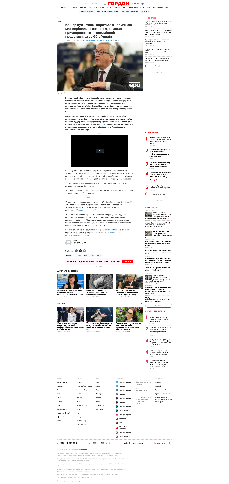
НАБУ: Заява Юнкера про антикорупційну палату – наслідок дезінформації (96, 292)
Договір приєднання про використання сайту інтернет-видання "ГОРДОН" (143, 400)
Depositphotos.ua (81, 458)
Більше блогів (158, 66)
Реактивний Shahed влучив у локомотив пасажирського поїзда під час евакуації (159, 164)
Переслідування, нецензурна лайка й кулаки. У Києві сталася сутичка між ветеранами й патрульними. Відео (157, 279)
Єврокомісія (77, 255)
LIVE (123, 7)
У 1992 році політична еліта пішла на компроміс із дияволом (157, 41)
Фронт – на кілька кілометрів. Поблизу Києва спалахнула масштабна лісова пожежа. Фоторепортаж (158, 215)
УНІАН (103, 124)
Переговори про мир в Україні (107, 11)
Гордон (59, 18)
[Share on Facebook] (76, 250)
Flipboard (122, 419)
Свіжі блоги (151, 18)
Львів (98, 386)
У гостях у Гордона (96, 7)
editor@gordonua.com (133, 443)
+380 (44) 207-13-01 (69, 443)
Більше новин (159, 305)
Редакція (158, 386)
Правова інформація (162, 394)
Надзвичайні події (63, 413)
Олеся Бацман (124, 410)
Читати (127, 261)
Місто (98, 378)
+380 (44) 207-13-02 (101, 443)
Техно (59, 405)
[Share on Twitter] (80, 250)
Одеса (98, 390)
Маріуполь (100, 405)
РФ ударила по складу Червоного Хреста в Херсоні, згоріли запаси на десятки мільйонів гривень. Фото (158, 234)
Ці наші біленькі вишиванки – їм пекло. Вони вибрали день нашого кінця (158, 23)
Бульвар (116, 7)
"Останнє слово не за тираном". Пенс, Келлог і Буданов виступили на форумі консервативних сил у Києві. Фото (160, 176)
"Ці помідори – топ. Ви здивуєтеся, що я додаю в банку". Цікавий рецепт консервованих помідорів (158, 363)
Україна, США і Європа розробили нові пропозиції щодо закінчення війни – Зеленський (157, 269)
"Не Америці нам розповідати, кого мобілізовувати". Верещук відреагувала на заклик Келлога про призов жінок (158, 290)
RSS (120, 423)
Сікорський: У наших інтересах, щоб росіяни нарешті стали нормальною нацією (158, 243)
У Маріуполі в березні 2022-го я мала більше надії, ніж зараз (157, 51)
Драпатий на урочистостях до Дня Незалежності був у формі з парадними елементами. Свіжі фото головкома (160, 341)
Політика (98, 296)
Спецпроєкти (81, 424)
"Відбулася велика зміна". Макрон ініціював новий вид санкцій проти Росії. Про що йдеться (157, 299)
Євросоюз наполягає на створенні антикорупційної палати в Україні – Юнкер (127, 292)
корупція (68, 255)
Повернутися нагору (161, 443)
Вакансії (158, 382)
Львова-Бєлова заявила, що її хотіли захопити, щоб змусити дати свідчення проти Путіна (158, 224)
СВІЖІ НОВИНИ (151, 207)
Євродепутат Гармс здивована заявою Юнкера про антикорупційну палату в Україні (70, 292)
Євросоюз (99, 255)
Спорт (59, 398)
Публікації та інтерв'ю (78, 7)
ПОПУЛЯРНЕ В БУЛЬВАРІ (155, 311)
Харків (98, 398)
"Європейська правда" (86, 210)
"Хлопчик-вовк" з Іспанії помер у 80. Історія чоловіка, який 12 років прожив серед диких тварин (160, 140)
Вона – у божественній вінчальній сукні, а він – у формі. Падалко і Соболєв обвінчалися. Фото (158, 318)
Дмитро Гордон (125, 382)
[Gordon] (118, 3)
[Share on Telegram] (84, 250)
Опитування (158, 7)
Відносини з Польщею (129, 11)
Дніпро (98, 401)
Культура (60, 401)
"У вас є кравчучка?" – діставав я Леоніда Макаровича (157, 59)
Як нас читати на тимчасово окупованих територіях (163, 400)
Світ (64, 18)
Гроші (59, 390)
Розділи (78, 378)
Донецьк (99, 394)
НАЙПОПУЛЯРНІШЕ (153, 133)
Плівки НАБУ (145, 11)
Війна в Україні (62, 382)
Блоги (108, 7)
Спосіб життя (62, 409)
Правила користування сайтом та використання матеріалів (143, 382)
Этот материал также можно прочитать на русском (100, 40)
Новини (64, 7)
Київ (97, 382)
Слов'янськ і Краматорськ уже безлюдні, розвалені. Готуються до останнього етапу (158, 32)
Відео (149, 7)
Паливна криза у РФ (87, 11)
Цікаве (59, 421)
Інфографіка (61, 417)
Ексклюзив (132, 7)
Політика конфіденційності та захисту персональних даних (142, 391)
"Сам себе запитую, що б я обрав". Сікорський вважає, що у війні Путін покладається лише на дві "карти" (158, 260)
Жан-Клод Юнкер (89, 255)
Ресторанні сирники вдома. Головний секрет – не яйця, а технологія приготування (159, 352)
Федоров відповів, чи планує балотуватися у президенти (159, 187)
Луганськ (99, 409)
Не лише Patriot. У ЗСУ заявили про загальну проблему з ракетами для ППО (158, 252)
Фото (142, 7)
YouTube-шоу (81, 421)
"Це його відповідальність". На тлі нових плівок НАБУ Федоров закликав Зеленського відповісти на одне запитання (160, 152)
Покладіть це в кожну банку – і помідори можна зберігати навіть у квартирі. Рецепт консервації (160, 330)
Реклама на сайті (161, 390)
